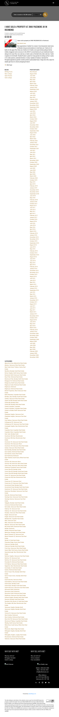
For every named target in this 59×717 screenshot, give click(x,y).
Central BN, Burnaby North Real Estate (15, 404)
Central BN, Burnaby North (11, 402)
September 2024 (34, 107)
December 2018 (34, 190)
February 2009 (34, 351)
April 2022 (32, 137)
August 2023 (33, 121)
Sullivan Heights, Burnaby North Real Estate (16, 597)
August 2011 (33, 304)
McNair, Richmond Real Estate (13, 530)
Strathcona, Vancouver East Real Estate (15, 595)
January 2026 (33, 87)
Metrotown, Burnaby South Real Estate (15, 532)
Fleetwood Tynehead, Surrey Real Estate (15, 467)
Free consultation (35, 660)
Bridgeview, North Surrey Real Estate (14, 383)
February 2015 (34, 251)
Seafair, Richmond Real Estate (16, 34)
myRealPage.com (32, 693)
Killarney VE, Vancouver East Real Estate (15, 511)
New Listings (8, 74)
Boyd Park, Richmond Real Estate (14, 377)
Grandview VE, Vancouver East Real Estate (16, 489)
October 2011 (33, 302)
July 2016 (32, 223)
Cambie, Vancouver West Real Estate (15, 398)
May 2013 (32, 282)
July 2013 (32, 278)
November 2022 (34, 127)
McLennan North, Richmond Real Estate (15, 526)
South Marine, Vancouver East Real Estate (16, 581)
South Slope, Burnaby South (12, 583)
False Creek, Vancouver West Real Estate (16, 465)
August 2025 (33, 91)
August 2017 (33, 205)
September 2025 (34, 89)
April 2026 (32, 81)
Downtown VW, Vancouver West (13, 444)
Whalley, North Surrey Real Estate (14, 623)
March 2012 (33, 296)
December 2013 (34, 270)
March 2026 (33, 83)
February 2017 (34, 215)
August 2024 (33, 109)
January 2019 (33, 188)
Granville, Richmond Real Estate (13, 495)
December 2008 (34, 355)
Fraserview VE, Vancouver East (13, 481)
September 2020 (34, 164)
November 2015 (34, 239)
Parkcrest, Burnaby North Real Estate (14, 546)
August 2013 (33, 276)
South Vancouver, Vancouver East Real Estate (17, 587)
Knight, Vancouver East (11, 515)
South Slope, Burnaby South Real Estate (15, 585)
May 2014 (32, 262)
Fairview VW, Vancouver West (13, 461)
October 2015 (33, 241)
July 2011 (32, 306)
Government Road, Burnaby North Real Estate (17, 487)
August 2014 (33, 257)
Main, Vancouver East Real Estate (14, 522)
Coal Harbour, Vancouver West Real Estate (16, 420)
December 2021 (34, 144)
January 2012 (33, 298)
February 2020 (34, 178)
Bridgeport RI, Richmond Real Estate (14, 381)
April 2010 (32, 325)
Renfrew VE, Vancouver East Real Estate (15, 560)
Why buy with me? (9, 656)
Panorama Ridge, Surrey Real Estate (14, 542)
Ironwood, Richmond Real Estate (13, 505)
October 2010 (33, 318)
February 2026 (34, 85)
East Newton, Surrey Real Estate (13, 453)
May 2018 (32, 197)
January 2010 (33, 331)
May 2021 (32, 154)
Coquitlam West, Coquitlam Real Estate (15, 432)
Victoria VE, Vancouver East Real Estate (15, 613)
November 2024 (34, 105)
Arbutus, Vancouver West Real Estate (15, 365)
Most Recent (33, 72)
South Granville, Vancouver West (13, 579)
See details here (21, 43)
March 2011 (33, 312)
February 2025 (34, 99)
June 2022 (33, 135)
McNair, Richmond (9, 528)
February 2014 (34, 266)
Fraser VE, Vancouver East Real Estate (15, 475)
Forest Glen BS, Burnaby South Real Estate (16, 471)
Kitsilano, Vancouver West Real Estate (15, 513)
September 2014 (34, 255)
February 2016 (34, 233)
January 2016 (33, 235)
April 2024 (32, 115)
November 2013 (34, 272)
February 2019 (34, 186)
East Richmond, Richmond (12, 455)
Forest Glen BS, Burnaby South (13, 469)
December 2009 (34, 333)
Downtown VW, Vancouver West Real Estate (16, 446)
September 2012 (34, 290)
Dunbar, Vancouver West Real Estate (14, 448)
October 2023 (33, 119)
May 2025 (32, 97)
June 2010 (33, 321)
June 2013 (33, 280)
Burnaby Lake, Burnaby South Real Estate (16, 396)
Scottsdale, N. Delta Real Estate (13, 568)
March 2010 (33, 327)
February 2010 (34, 329)
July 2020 (32, 168)
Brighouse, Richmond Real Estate (13, 389)
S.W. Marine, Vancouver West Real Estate (16, 564)
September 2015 (34, 243)
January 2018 (33, 201)
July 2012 (32, 292)
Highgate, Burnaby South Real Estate (14, 503)
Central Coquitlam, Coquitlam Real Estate (16, 408)
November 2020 (34, 160)
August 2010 (33, 320)
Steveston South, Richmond (12, 591)
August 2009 (33, 341)
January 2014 (33, 268)
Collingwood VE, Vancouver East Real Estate (16, 424)
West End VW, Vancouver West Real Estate (16, 619)
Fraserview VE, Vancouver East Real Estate (16, 483)
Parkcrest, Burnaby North (11, 544)
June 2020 (33, 170)
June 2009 (33, 345)
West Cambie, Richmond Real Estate (14, 617)
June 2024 (33, 113)
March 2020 (33, 176)
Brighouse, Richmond (10, 387)
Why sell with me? (35, 656)
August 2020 (33, 166)
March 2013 (33, 284)
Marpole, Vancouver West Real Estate (15, 524)
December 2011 (34, 300)
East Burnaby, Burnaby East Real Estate (15, 450)
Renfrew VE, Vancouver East (12, 558)
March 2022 (33, 138)
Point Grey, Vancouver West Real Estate (15, 548)
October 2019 (33, 180)
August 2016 (33, 221)
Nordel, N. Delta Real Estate (12, 540)
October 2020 (33, 162)
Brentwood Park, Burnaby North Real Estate (16, 379)
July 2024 (32, 111)
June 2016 (33, 225)
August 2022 (33, 133)
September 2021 (34, 148)
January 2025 (33, 101)
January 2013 (33, 288)
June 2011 (33, 308)
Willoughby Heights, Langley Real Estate (15, 635)
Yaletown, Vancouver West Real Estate (15, 638)
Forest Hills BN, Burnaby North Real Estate (16, 473)
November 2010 (34, 316)
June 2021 (33, 152)
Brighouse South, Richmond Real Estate (15, 385)
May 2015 (32, 249)
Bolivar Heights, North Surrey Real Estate (16, 373)
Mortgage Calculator (10, 658)
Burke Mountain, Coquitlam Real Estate (15, 394)
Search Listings (9, 660)
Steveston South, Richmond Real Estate (15, 593)
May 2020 (32, 172)
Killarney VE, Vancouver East (12, 509)
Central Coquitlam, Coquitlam (12, 406)
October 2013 (33, 274)
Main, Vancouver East (10, 520)
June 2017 (33, 209)
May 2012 (32, 294)
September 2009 (34, 339)
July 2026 (32, 75)
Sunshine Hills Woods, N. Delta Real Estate (16, 601)
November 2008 (34, 357)
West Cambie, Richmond (11, 615)
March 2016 (33, 231)
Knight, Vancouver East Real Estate (14, 516)
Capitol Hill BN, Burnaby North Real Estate (16, 400)
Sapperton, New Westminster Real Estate (16, 566)
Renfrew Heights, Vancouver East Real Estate (17, 556)
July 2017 (32, 207)
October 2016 (33, 219)
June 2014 (33, 260)
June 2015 (33, 247)
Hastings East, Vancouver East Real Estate (16, 497)
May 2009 (32, 347)
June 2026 (33, 77)
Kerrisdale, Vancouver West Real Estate (15, 507)
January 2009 (33, 353)
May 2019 (32, 182)
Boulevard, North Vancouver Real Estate (15, 375)
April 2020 (32, 174)
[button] (36, 682)
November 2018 (34, 192)
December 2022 (34, 125)
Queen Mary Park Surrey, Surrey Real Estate (16, 550)
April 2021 (32, 156)
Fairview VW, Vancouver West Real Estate (16, 463)
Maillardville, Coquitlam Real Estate (14, 518)
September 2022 (34, 131)
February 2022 (34, 140)
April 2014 (32, 264)
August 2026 (33, 74)
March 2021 (33, 158)
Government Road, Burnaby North (13, 485)
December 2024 (34, 103)
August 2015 (33, 245)
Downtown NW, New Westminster (14, 436)
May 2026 (32, 79)
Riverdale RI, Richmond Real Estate (14, 562)
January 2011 (33, 314)
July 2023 (32, 123)
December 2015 (34, 237)
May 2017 (32, 211)
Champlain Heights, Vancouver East (14, 414)
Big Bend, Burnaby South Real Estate (14, 371)
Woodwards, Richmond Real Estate (14, 637)
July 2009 (32, 343)
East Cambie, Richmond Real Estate (14, 452)
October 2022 (33, 129)
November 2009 (34, 335)
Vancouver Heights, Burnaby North (14, 607)
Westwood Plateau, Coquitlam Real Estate (16, 621)
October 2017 (33, 203)
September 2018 (34, 194)
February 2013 (34, 286)
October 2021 (33, 146)
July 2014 (32, 258)
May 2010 (32, 323)
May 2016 (32, 227)
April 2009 (32, 349)
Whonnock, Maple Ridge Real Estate (14, 629)
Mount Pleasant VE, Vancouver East (14, 534)
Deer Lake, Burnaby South (11, 434)
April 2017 (32, 213)
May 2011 (32, 310)
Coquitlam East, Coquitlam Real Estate (15, 430)
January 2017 (33, 217)
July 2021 (32, 150)
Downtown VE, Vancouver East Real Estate (16, 442)
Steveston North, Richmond (12, 589)
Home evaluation (35, 658)
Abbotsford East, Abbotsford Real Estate (16, 363)
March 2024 (33, 117)
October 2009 (33, 337)
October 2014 (33, 253)
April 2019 (32, 184)
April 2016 (32, 229)
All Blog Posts (8, 72)
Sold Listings (8, 77)
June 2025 (33, 95)
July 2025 (32, 93)
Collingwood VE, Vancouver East (13, 422)
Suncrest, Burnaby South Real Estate (14, 599)
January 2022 (33, 142)
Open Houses (8, 75)
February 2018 (34, 199)
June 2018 (33, 195)
